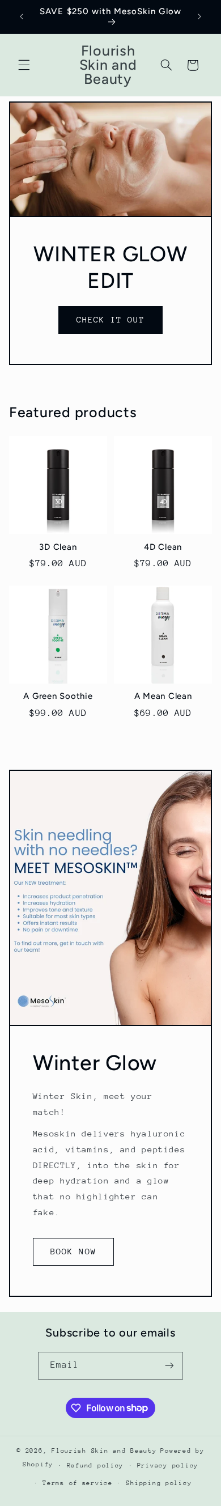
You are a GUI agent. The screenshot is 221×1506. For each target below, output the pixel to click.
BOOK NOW (73, 1251)
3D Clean (57, 547)
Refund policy (95, 1465)
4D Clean (163, 547)
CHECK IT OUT (110, 319)
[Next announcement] (199, 16)
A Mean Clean (163, 696)
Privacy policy (167, 1465)
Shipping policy (159, 1483)
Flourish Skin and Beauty (104, 1450)
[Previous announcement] (21, 16)
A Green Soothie (57, 696)
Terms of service (77, 1483)
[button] (24, 65)
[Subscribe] (169, 1366)
